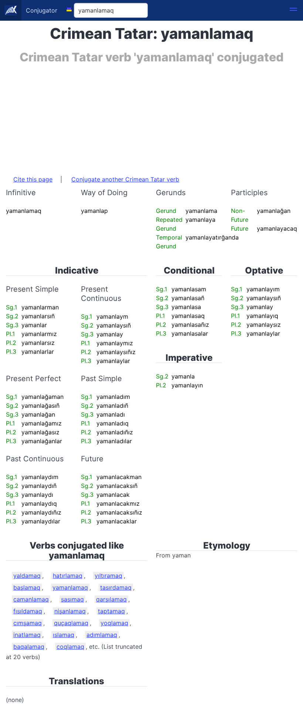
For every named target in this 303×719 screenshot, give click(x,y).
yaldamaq (27, 575)
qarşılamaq (111, 599)
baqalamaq (28, 646)
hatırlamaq (67, 575)
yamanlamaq (70, 587)
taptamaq (111, 611)
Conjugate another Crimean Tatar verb (125, 179)
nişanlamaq (70, 611)
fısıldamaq (27, 611)
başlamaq (26, 587)
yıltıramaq (108, 575)
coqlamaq (70, 646)
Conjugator (41, 10)
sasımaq (72, 599)
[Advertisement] (151, 115)
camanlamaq (31, 599)
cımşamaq (27, 623)
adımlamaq (101, 634)
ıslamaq (63, 634)
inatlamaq (27, 634)
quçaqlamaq (71, 623)
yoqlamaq (114, 623)
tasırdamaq (116, 587)
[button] (293, 10)
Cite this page (32, 179)
